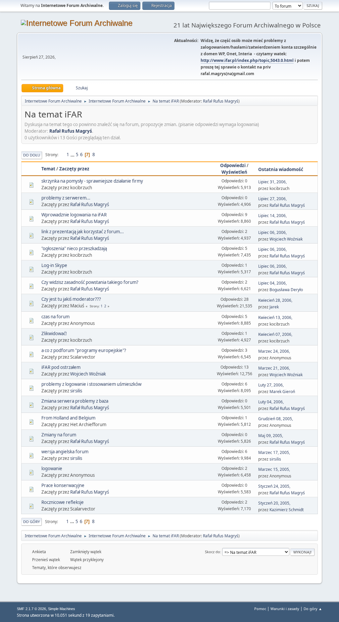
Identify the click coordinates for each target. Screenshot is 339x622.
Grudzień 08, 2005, (275, 419)
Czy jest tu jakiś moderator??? (71, 299)
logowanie (51, 468)
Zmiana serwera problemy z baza (74, 401)
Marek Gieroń (282, 391)
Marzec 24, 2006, (274, 351)
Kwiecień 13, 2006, (275, 317)
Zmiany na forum (58, 435)
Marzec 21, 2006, (274, 368)
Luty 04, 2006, (271, 402)
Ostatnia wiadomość (280, 169)
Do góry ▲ (313, 608)
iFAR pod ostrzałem (60, 367)
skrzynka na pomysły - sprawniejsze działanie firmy (92, 181)
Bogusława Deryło (286, 289)
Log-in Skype (54, 265)
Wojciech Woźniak (286, 239)
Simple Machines (61, 609)
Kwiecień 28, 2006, (275, 300)
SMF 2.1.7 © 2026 (31, 609)
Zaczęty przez (74, 169)
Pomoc (260, 608)
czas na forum (55, 317)
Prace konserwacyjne (62, 485)
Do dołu (31, 155)
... (73, 154)
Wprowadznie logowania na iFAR (74, 215)
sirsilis (76, 391)
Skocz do (212, 551)
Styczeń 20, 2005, (274, 503)
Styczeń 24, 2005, (274, 486)
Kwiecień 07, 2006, (275, 334)
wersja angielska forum (64, 452)
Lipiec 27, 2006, (272, 198)
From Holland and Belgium (68, 418)
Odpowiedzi (233, 165)
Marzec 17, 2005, (274, 452)
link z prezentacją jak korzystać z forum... (82, 232)
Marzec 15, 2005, (274, 469)
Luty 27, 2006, (271, 385)
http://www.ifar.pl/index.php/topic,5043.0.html (247, 60)
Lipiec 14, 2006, (272, 215)
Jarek (274, 307)
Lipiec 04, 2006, (272, 283)
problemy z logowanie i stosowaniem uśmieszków (91, 384)
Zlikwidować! (54, 333)
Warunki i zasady (284, 608)
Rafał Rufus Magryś (220, 101)
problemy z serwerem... (65, 198)
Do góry (31, 521)
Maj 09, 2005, (270, 435)
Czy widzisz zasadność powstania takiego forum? (89, 282)
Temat (48, 169)
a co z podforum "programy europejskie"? (83, 350)
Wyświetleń (234, 172)
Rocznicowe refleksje (62, 502)
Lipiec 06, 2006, (272, 232)
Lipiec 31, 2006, (272, 182)
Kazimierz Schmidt (286, 509)
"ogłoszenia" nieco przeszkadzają (74, 248)
